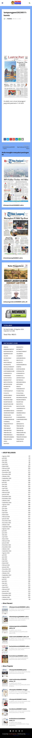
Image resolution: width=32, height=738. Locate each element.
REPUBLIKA (6, 408)
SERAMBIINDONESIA (9, 410)
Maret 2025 (16, 490)
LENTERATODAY (20, 378)
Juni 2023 (16, 533)
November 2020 (16, 595)
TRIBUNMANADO (8, 435)
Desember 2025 (16, 472)
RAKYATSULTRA (20, 406)
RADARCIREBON (20, 395)
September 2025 (16, 478)
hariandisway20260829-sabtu (18, 656)
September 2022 (16, 551)
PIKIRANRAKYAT (20, 389)
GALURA (6, 356)
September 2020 (16, 599)
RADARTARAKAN (8, 402)
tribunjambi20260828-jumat (18, 670)
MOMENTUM (7, 386)
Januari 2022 (16, 567)
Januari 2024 (16, 518)
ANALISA (6, 347)
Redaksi (9, 18)
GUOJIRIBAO (19, 356)
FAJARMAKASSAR (8, 353)
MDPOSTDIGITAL (8, 382)
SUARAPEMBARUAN (9, 419)
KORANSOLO (19, 375)
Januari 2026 (16, 470)
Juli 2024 (16, 506)
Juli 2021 (16, 579)
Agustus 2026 (16, 456)
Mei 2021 (16, 583)
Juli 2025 (16, 482)
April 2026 (16, 464)
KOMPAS (18, 367)
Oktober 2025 (16, 476)
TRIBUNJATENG (7, 430)
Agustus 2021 (16, 577)
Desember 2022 (16, 545)
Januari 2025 (16, 494)
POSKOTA (6, 393)
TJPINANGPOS (20, 424)
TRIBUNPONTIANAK (21, 437)
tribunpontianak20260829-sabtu (13, 205)
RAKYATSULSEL (8, 406)
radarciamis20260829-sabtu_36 (19, 636)
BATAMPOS (19, 349)
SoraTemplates (12, 734)
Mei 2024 (16, 510)
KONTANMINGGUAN (9, 371)
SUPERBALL (7, 421)
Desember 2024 (16, 496)
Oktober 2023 (16, 524)
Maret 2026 (16, 466)
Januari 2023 (16, 543)
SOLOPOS (19, 415)
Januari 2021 (16, 591)
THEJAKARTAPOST (8, 424)
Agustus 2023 (16, 529)
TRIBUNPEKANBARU (9, 437)
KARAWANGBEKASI (21, 364)
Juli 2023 (16, 531)
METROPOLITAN (8, 384)
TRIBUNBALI (7, 426)
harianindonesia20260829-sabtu (19, 646)
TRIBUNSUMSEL (8, 439)
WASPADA (6, 443)
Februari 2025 (16, 492)
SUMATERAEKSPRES (21, 419)
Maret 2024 (16, 514)
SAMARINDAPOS (20, 408)
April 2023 (16, 537)
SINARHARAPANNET (9, 413)
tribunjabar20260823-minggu (18, 689)
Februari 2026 (16, 468)
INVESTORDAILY (8, 362)
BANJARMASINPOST (9, 349)
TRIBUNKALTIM (7, 432)
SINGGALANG (7, 415)
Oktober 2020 (16, 597)
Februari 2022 (16, 565)
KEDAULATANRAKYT (9, 367)
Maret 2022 (16, 563)
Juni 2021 (16, 581)
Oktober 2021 (16, 573)
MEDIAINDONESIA (21, 382)
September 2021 (16, 575)
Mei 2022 (16, 559)
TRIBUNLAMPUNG (21, 432)
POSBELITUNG (20, 391)
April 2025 (16, 488)
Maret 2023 (16, 539)
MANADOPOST (7, 380)
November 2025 (16, 474)
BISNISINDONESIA (8, 351)
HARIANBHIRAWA (20, 358)
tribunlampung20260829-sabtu (13, 258)
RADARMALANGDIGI (21, 397)
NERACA (18, 386)
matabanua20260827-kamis (18, 709)
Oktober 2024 (16, 500)
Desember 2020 (16, 593)
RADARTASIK (19, 402)
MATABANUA (19, 380)
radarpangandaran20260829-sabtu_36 (15, 302)
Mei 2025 (16, 486)
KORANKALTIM (20, 371)
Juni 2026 (16, 460)
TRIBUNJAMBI (19, 428)
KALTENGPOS (7, 364)
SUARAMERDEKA (20, 417)
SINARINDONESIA (21, 413)
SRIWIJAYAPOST (8, 417)
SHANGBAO (19, 410)
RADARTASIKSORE (8, 404)
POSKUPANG (19, 393)
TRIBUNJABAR (7, 428)
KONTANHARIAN (20, 369)
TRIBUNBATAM (20, 426)
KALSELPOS (19, 362)
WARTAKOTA (19, 441)
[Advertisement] (16, 37)
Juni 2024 (16, 508)
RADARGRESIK (7, 397)
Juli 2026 (16, 458)
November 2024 (16, 498)
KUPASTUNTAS (8, 378)
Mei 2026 (16, 462)
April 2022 (16, 561)
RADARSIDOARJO (8, 399)
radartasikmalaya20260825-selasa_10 (18, 680)
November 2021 (16, 571)
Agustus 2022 (16, 553)
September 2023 (16, 527)
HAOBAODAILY (7, 358)
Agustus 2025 (16, 480)
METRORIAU (19, 384)
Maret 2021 (16, 587)
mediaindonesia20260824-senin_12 (17, 719)
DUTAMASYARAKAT (21, 351)
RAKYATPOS (19, 404)
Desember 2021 (16, 569)
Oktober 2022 (16, 549)
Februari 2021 (16, 589)
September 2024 (16, 502)
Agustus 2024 (16, 504)
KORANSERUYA (8, 373)
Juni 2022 (16, 557)
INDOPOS (6, 360)
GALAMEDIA (19, 353)
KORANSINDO (7, 375)
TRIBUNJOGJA (19, 430)
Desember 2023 (16, 520)
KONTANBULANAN (8, 369)
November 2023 (16, 522)
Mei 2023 (16, 535)
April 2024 (16, 512)
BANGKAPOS (19, 347)
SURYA (18, 421)
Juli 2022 (16, 555)
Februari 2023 (16, 541)
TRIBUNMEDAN (20, 435)
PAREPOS (6, 389)
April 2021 (16, 585)
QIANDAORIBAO (8, 395)
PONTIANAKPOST (8, 391)
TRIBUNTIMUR (20, 439)
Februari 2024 (16, 516)
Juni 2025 (16, 484)
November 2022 (16, 547)
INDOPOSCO (19, 360)
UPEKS (5, 441)
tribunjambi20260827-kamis (18, 699)
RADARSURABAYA (21, 399)
